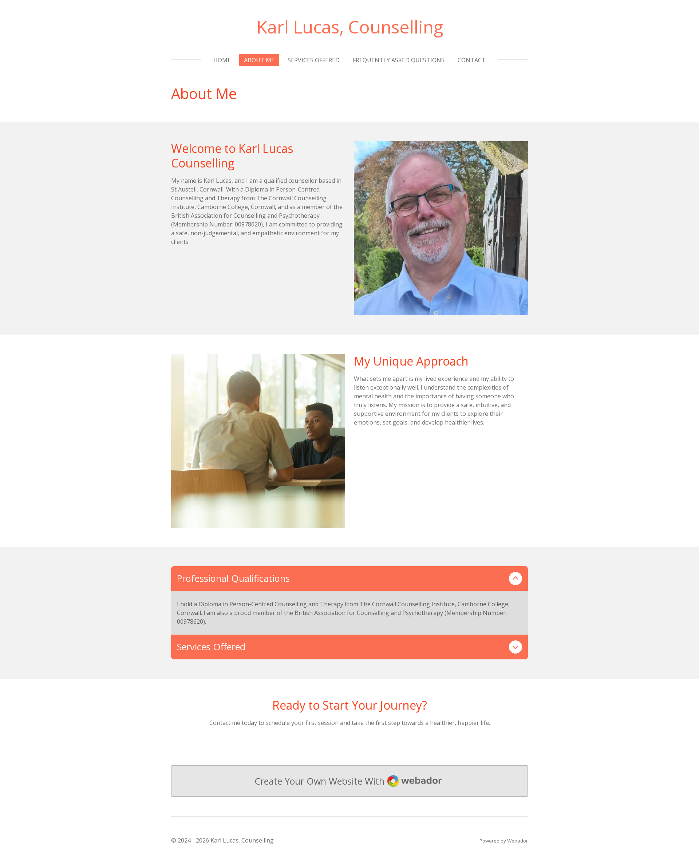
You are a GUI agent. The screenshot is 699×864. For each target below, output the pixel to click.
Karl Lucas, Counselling (349, 27)
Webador (517, 840)
